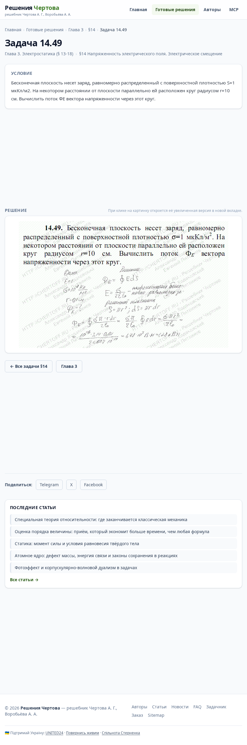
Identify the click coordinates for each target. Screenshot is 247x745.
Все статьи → (24, 579)
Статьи (159, 707)
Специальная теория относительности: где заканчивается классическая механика (101, 519)
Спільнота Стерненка (121, 732)
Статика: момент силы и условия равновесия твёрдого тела (77, 543)
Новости (180, 707)
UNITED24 (54, 732)
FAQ (197, 707)
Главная (138, 9)
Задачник (216, 707)
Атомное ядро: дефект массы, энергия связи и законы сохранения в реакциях (96, 555)
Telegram (49, 484)
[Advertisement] (123, 158)
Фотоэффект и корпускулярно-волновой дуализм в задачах (76, 567)
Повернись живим (82, 732)
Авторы (212, 9)
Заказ (137, 715)
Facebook (93, 484)
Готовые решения (175, 9)
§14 (91, 29)
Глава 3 (75, 29)
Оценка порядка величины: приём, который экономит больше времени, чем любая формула (112, 531)
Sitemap (156, 715)
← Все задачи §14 (28, 366)
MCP (234, 9)
